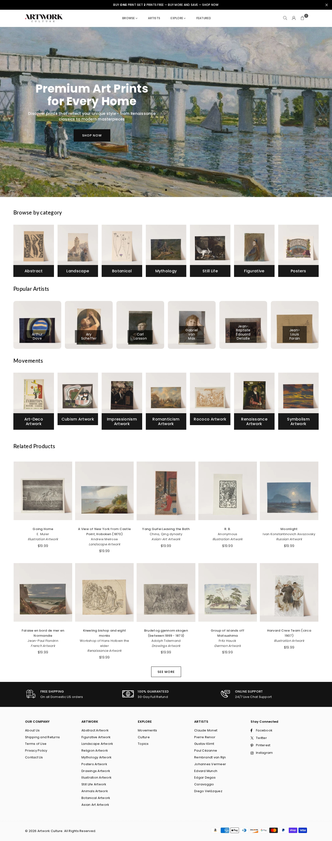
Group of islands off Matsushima (228, 633)
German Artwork (227, 646)
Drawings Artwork (166, 646)
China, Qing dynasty (166, 534)
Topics (143, 743)
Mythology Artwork (96, 757)
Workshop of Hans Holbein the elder (104, 643)
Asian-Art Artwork (165, 539)
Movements (147, 730)
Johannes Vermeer (210, 764)
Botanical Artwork (95, 798)
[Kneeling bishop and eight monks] (104, 592)
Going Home (43, 529)
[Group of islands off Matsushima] (227, 592)
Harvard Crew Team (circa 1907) (289, 633)
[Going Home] (43, 491)
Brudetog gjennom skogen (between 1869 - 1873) (166, 633)
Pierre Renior (204, 737)
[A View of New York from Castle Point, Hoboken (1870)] (104, 491)
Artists (154, 18)
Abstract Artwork (95, 730)
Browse (128, 18)
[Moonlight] (289, 491)
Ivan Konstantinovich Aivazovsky (289, 534)
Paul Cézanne (205, 750)
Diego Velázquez (208, 791)
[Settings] (293, 18)
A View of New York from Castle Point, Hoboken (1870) (104, 531)
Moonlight (288, 529)
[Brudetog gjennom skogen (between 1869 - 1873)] (166, 592)
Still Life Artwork (93, 784)
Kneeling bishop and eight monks (104, 633)
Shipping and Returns (42, 737)
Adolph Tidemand (166, 640)
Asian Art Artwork (95, 804)
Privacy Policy (36, 750)
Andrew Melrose (104, 539)
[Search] (285, 18)
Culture (144, 737)
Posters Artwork (94, 764)
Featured (203, 18)
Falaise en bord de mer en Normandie (43, 633)
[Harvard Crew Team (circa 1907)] (289, 592)
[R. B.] (227, 491)
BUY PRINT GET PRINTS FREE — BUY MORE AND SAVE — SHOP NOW (165, 5)
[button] (302, 18)
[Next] (314, 252)
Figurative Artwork (96, 737)
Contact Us (34, 757)
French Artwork (43, 646)
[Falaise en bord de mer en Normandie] (43, 592)
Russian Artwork (289, 539)
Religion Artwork (94, 750)
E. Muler (43, 534)
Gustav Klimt (204, 743)
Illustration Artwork (43, 539)
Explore (177, 18)
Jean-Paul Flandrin (42, 640)
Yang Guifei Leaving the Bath (166, 529)
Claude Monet (205, 730)
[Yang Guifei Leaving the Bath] (166, 491)
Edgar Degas (205, 777)
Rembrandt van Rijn (210, 757)
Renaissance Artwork (104, 650)
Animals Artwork (94, 791)
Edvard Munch (205, 771)
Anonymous (227, 534)
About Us (32, 730)
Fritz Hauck (227, 640)
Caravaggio (204, 784)
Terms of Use (35, 743)
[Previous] (18, 252)
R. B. (227, 529)
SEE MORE (166, 671)
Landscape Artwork (104, 544)
